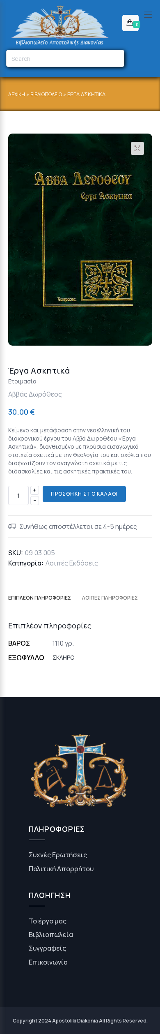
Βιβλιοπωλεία (51, 934)
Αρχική (16, 94)
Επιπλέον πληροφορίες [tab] (39, 597)
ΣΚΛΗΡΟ (63, 657)
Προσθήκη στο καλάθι (84, 493)
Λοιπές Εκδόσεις (72, 563)
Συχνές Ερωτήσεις (58, 854)
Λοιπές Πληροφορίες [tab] (110, 597)
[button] (137, 148)
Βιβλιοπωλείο (46, 94)
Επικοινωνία (48, 962)
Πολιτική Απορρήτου (61, 868)
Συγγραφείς (47, 948)
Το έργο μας (47, 921)
